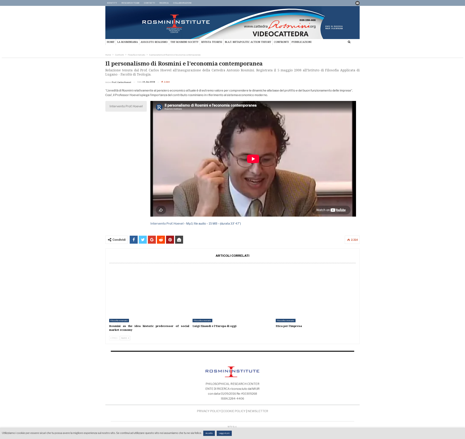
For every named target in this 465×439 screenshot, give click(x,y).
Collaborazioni (182, 3)
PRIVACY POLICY (209, 411)
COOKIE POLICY (234, 411)
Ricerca (164, 3)
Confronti (281, 42)
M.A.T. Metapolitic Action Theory (248, 42)
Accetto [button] (209, 433)
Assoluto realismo (154, 42)
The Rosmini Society (184, 42)
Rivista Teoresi (211, 42)
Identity (112, 3)
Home (110, 42)
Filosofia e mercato (119, 321)
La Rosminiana (127, 42)
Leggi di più (224, 433)
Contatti (149, 3)
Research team (130, 3)
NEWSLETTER (258, 411)
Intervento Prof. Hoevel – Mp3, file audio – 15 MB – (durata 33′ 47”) (195, 223)
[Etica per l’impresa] (316, 294)
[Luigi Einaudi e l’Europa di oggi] (233, 294)
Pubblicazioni (302, 42)
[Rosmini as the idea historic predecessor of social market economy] (149, 294)
